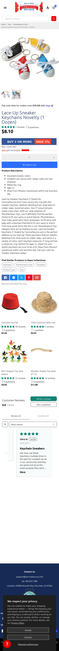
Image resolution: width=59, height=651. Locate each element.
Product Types (9, 269)
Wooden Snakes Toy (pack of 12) (43, 372)
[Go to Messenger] (14, 277)
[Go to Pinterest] (29, 277)
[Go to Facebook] (5, 277)
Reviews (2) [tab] (16, 415)
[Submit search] (53, 18)
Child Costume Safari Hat (43, 322)
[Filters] (5, 424)
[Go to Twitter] (21, 277)
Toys (9, 24)
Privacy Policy (17, 622)
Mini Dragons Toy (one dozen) (12, 372)
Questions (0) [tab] (43, 415)
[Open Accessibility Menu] (48, 7)
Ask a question (44, 404)
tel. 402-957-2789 (29, 581)
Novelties (41, 264)
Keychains (7, 264)
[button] (8, 126)
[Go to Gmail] (37, 277)
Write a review (43, 398)
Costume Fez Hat (9, 322)
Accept (28, 630)
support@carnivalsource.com (29, 576)
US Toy (4, 319)
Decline (28, 637)
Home (3, 24)
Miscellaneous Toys (20, 24)
